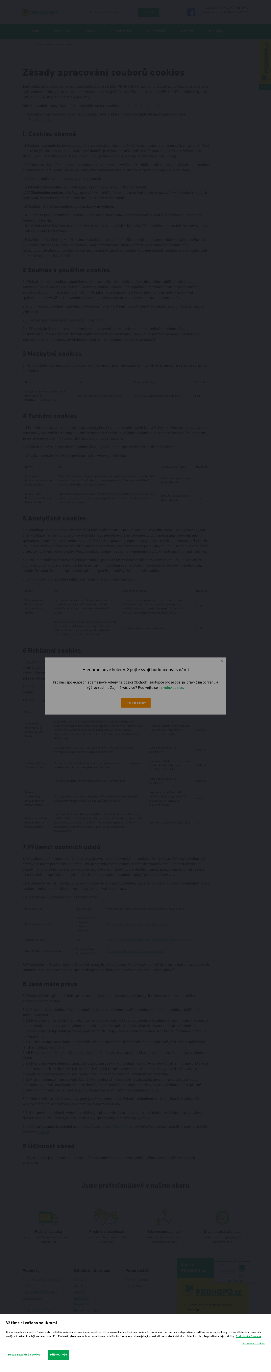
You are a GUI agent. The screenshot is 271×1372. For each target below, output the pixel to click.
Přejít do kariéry (136, 703)
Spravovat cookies (253, 1343)
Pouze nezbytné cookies (24, 1354)
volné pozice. (173, 688)
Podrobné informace (248, 1336)
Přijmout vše (58, 1354)
